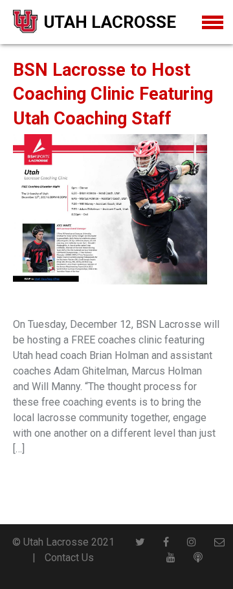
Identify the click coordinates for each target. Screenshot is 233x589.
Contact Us (69, 557)
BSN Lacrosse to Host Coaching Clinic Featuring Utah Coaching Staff (113, 94)
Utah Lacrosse (110, 22)
